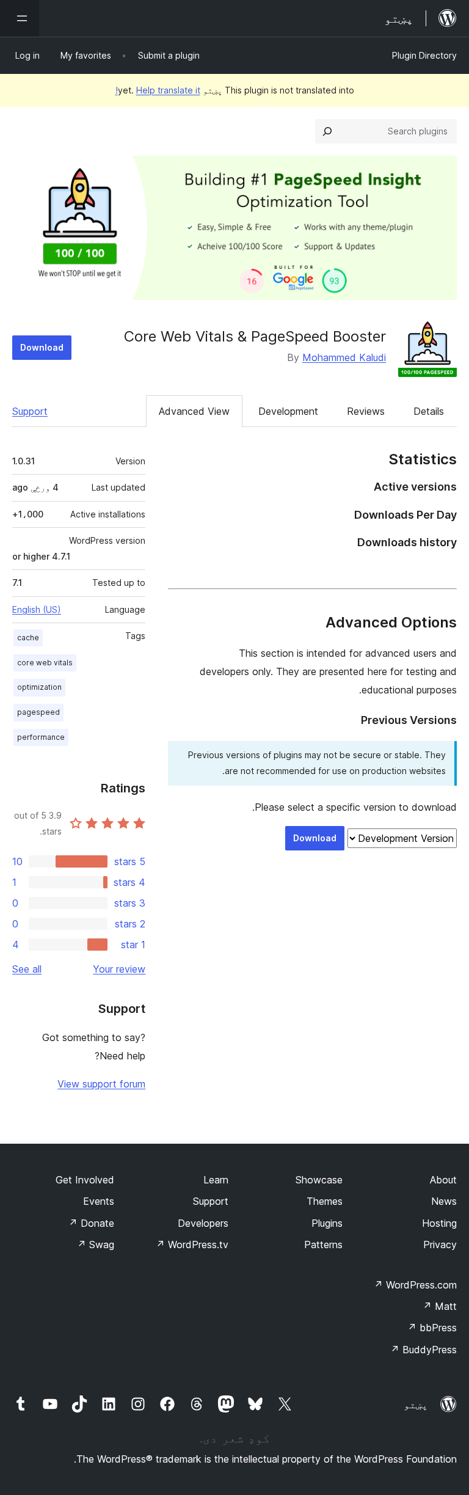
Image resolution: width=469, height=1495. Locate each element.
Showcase (319, 1180)
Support (30, 411)
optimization (39, 687)
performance (41, 737)
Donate (91, 1223)
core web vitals (45, 662)
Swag (95, 1244)
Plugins (327, 1223)
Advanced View (194, 411)
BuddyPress (423, 1349)
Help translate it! (157, 90)
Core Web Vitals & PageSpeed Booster (255, 336)
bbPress (432, 1327)
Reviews (366, 411)
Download (42, 347)
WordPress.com (415, 1285)
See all (27, 969)
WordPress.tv (192, 1244)
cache (28, 637)
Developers (203, 1223)
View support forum (101, 1084)
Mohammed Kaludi (344, 357)
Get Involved (85, 1180)
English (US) (36, 609)
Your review (119, 969)
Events (98, 1201)
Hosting (439, 1223)
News (444, 1201)
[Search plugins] (327, 131)
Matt (440, 1306)
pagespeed (38, 712)
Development (288, 411)
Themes (325, 1201)
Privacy (440, 1244)
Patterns (323, 1244)
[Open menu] (19, 18)
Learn (215, 1180)
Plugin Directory (424, 55)
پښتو (416, 1404)
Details (428, 411)
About (443, 1180)
